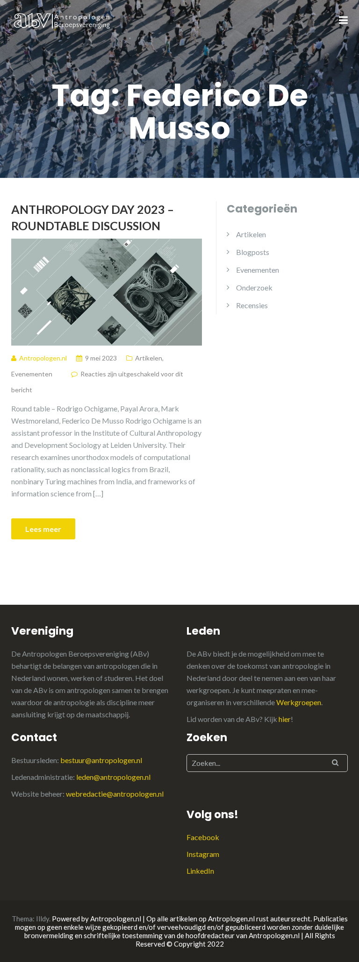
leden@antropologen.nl (113, 776)
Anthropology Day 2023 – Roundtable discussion (92, 217)
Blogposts (252, 252)
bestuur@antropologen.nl (101, 760)
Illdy (42, 918)
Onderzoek (254, 287)
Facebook (203, 837)
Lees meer (43, 528)
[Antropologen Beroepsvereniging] (62, 19)
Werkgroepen (298, 702)
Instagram (203, 853)
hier (285, 718)
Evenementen (31, 374)
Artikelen (148, 358)
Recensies (252, 305)
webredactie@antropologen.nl (115, 793)
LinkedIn (200, 870)
